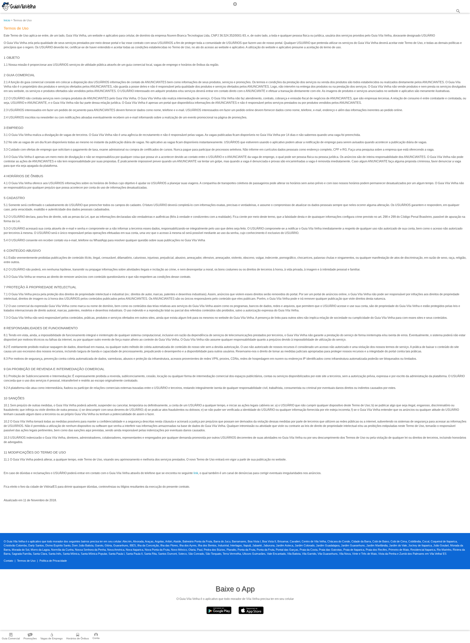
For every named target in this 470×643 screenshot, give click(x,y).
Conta (96, 638)
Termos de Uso (26, 560)
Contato (8, 560)
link (196, 473)
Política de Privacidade (53, 560)
